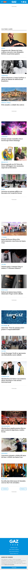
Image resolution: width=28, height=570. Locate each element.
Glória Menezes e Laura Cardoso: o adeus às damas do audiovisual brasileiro (13, 79)
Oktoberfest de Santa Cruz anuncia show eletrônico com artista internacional (13, 380)
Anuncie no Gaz (14, 547)
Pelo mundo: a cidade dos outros (12, 105)
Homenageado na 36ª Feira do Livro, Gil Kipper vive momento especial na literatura (12, 166)
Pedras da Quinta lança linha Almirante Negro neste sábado (12, 293)
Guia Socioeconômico (14, 551)
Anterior (5, 488)
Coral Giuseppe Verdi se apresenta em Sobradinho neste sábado (13, 354)
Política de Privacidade (9, 564)
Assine (5, 1)
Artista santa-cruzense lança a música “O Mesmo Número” (12, 267)
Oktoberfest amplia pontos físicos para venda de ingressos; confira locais (13, 430)
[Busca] (22, 2)
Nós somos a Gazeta (14, 549)
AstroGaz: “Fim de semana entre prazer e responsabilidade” (12, 328)
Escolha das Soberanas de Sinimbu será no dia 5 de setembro (13, 482)
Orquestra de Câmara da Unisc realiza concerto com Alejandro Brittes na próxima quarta (12, 52)
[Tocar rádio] (24, 2)
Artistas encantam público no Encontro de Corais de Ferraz (11, 192)
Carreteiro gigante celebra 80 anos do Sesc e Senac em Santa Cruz (13, 456)
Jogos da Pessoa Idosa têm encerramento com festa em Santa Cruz (13, 241)
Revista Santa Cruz (14, 553)
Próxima (23, 488)
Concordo (14, 567)
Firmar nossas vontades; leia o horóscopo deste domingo (12, 139)
